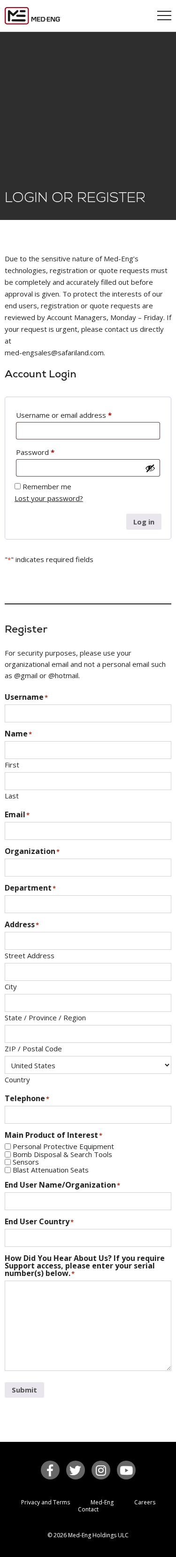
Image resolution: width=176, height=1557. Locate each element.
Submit (24, 1389)
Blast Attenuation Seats (51, 1170)
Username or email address (64, 415)
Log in (143, 521)
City (11, 986)
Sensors (26, 1162)
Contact (88, 1509)
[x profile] (75, 1470)
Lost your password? (49, 498)
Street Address (29, 955)
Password (35, 452)
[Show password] (150, 468)
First (12, 764)
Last (12, 795)
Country (17, 1079)
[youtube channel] (126, 1470)
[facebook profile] (50, 1470)
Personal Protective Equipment (63, 1146)
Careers (144, 1502)
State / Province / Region (45, 1017)
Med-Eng (102, 1502)
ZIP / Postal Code (33, 1048)
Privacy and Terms (45, 1502)
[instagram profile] (101, 1470)
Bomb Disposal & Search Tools (62, 1154)
